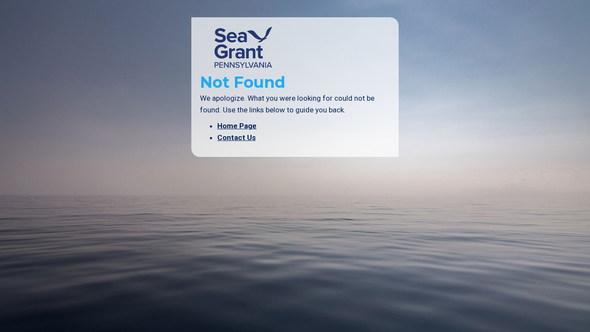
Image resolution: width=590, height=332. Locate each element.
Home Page (237, 125)
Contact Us (236, 137)
